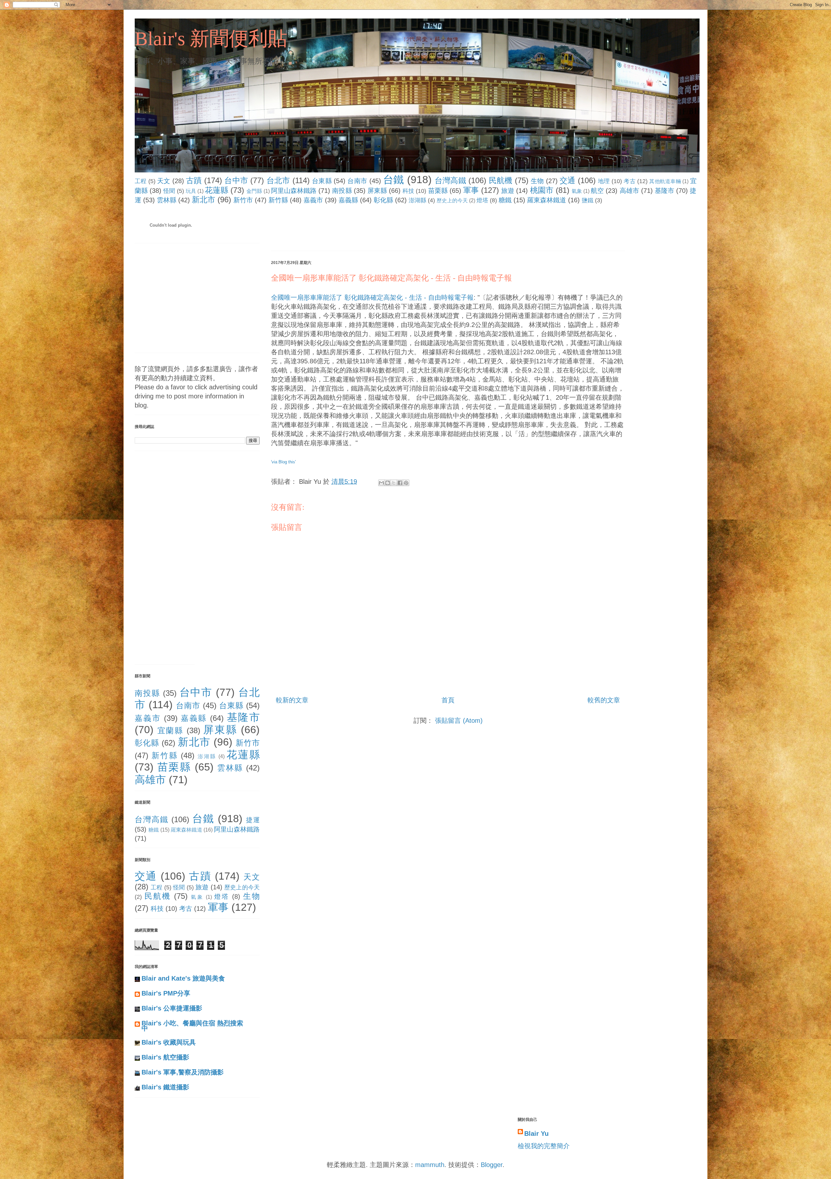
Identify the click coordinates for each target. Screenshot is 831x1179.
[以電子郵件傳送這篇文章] (381, 483)
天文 (163, 180)
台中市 (236, 180)
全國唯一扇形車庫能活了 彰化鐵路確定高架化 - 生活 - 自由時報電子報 (391, 278)
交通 (568, 180)
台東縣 (322, 180)
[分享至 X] (394, 483)
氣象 (577, 191)
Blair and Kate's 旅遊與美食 (183, 978)
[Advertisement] (389, 229)
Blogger (491, 1164)
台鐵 (393, 179)
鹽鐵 (587, 200)
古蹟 (194, 180)
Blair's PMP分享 (166, 993)
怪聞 (169, 191)
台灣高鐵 (450, 180)
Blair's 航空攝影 (165, 1057)
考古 (630, 181)
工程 (141, 181)
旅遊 (507, 190)
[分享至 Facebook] (400, 483)
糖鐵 (505, 200)
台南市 (357, 180)
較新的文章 (292, 700)
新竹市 (243, 200)
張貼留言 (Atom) (459, 720)
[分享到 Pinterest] (406, 483)
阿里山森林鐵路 (294, 190)
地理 (604, 181)
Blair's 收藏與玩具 (169, 1042)
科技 (408, 191)
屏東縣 (377, 190)
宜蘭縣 (170, 730)
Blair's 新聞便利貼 (211, 38)
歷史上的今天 (452, 200)
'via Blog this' (283, 461)
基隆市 (664, 190)
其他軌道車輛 (665, 181)
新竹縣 (278, 200)
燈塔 (482, 200)
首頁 (447, 700)
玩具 (191, 191)
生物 (537, 180)
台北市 (278, 180)
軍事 (471, 190)
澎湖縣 (417, 200)
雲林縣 (166, 200)
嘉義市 (313, 200)
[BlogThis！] (387, 483)
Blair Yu (536, 1133)
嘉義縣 (348, 200)
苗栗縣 (438, 190)
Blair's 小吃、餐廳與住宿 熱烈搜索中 (192, 1026)
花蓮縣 (216, 190)
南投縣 (342, 190)
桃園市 (541, 190)
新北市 (203, 199)
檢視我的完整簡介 (544, 1145)
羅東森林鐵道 (546, 200)
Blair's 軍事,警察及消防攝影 (183, 1072)
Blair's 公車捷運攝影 (172, 1008)
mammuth (429, 1164)
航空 (597, 190)
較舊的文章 (604, 700)
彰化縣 (383, 200)
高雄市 (629, 190)
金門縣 (254, 191)
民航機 (501, 180)
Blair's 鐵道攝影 (165, 1087)
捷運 (253, 819)
